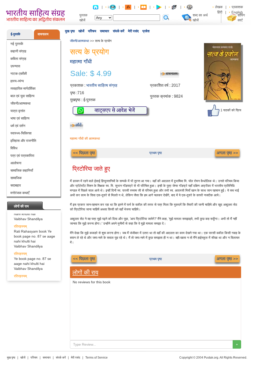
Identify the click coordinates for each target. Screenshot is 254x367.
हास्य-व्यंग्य (17, 81)
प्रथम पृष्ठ (155, 153)
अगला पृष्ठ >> (227, 153)
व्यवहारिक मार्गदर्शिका (22, 88)
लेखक (218, 7)
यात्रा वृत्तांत (17, 111)
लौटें (79, 125)
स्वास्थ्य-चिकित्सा (21, 133)
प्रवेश (146, 31)
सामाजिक (16, 178)
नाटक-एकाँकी (18, 74)
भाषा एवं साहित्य (20, 118)
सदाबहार (15, 185)
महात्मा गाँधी (81, 61)
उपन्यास (15, 66)
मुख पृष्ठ (70, 31)
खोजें (81, 31)
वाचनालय (43, 34)
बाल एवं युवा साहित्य (22, 96)
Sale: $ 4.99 (90, 73)
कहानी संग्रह (18, 51)
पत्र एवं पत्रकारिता (22, 156)
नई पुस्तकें (16, 44)
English (237, 12)
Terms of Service (96, 357)
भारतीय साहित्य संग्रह (101, 85)
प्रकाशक (237, 7)
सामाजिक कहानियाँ (21, 170)
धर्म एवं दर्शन (17, 126)
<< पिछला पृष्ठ (84, 153)
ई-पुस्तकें (15, 34)
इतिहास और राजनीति (23, 141)
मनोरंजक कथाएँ (19, 193)
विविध (13, 148)
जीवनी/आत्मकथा (20, 103)
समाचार (104, 31)
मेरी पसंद (133, 31)
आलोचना (15, 163)
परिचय (92, 31)
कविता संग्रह (18, 59)
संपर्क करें (118, 31)
